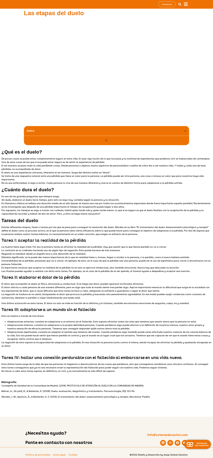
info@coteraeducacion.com (167, 435)
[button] (179, 4)
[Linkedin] (163, 443)
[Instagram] (170, 443)
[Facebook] (177, 443)
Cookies (73, 454)
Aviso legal (59, 454)
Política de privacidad (37, 454)
